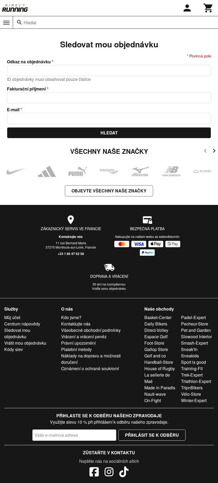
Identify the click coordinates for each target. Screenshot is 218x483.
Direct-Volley (156, 330)
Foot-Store (154, 343)
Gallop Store (156, 349)
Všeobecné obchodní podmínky (91, 330)
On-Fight (152, 400)
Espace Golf (155, 336)
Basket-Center (157, 317)
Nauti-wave (155, 394)
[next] (214, 151)
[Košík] (208, 8)
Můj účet (12, 317)
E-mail (14, 109)
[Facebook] (94, 473)
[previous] (205, 151)
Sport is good (193, 362)
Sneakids (190, 356)
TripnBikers (192, 388)
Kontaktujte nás (71, 236)
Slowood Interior (196, 336)
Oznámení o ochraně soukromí (90, 368)
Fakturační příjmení (27, 89)
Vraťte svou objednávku (109, 288)
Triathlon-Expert (196, 381)
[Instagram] (109, 473)
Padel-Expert (193, 317)
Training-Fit (192, 368)
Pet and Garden (196, 330)
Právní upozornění (78, 343)
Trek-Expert (192, 375)
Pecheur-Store (194, 324)
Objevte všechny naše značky (109, 191)
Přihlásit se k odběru (152, 435)
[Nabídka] (6, 22)
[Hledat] (19, 22)
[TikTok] (124, 473)
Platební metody (76, 349)
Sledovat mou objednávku (17, 333)
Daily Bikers (155, 324)
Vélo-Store (191, 394)
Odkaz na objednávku (30, 62)
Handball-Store (158, 362)
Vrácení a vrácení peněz (84, 336)
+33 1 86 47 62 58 (71, 253)
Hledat (30, 22)
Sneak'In (189, 349)
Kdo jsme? (71, 317)
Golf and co (155, 356)
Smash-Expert (194, 343)
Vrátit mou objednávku (25, 343)
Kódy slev (13, 349)
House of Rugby (159, 368)
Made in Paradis (159, 388)
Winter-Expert (194, 400)
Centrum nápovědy (22, 324)
